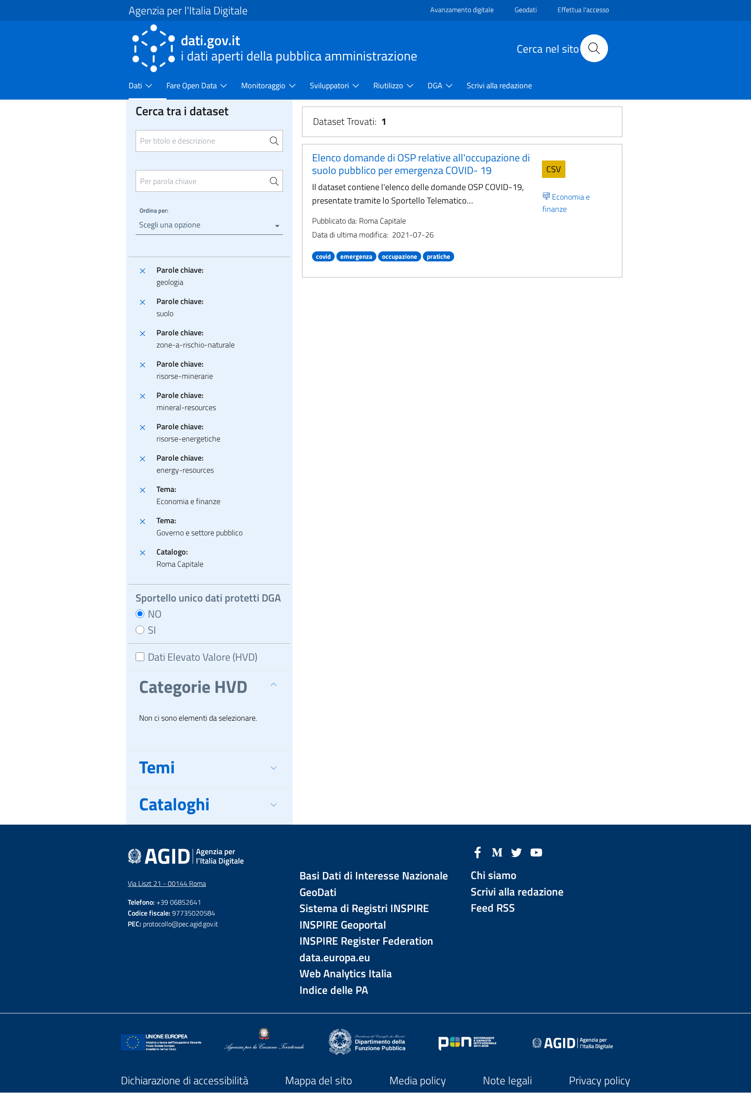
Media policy (417, 1080)
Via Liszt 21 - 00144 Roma (167, 883)
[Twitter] (517, 851)
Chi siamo (493, 875)
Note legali (507, 1080)
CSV (553, 169)
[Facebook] (478, 851)
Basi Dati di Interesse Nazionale (373, 876)
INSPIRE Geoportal (342, 925)
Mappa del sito (318, 1080)
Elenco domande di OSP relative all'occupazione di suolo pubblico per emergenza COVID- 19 (421, 164)
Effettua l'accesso (583, 9)
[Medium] (497, 851)
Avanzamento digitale (462, 9)
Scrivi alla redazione (517, 892)
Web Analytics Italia (345, 974)
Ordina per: (154, 210)
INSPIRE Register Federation (366, 941)
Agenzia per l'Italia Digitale (188, 10)
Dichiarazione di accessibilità (184, 1080)
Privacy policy (599, 1080)
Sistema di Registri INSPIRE (364, 908)
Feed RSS (493, 908)
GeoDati (317, 892)
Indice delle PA (333, 990)
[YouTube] (536, 851)
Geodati (526, 9)
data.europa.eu (334, 957)
